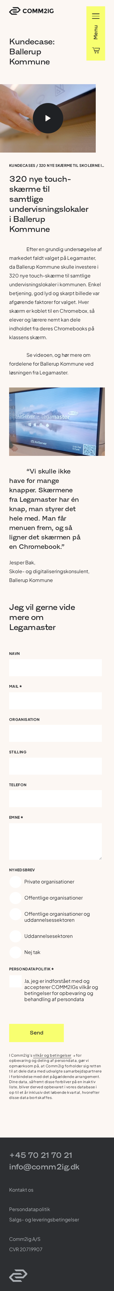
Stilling (17, 752)
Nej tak (32, 952)
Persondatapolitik (31, 970)
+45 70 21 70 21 (40, 1155)
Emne (16, 818)
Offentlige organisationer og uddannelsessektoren (57, 917)
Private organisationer (49, 881)
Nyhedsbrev (22, 870)
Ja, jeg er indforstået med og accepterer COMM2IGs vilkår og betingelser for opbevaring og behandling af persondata (61, 990)
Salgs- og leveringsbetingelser (44, 1220)
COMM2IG (31, 10)
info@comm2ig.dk (44, 1166)
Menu (95, 32)
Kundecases (22, 165)
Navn (14, 653)
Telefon (18, 785)
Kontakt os (21, 1190)
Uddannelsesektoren (48, 936)
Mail (15, 687)
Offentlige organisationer (53, 897)
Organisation (24, 719)
